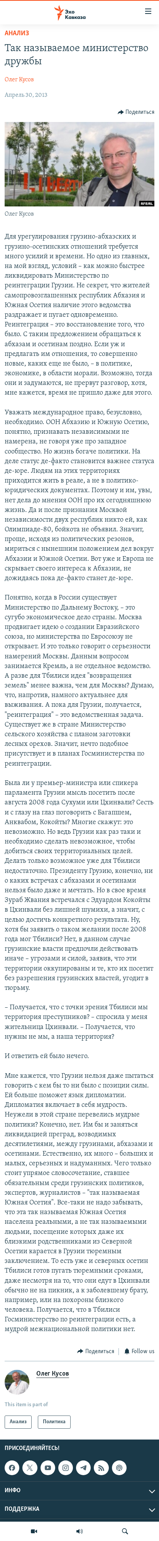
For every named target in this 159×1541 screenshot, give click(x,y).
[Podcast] (119, 1467)
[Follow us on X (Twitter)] (29, 1467)
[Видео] (34, 1531)
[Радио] (79, 1531)
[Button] (136, 112)
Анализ (17, 33)
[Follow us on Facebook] (12, 1467)
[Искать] (125, 1531)
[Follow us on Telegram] (83, 1467)
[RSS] (101, 1467)
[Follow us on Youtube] (48, 1467)
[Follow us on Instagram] (65, 1467)
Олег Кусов (19, 80)
